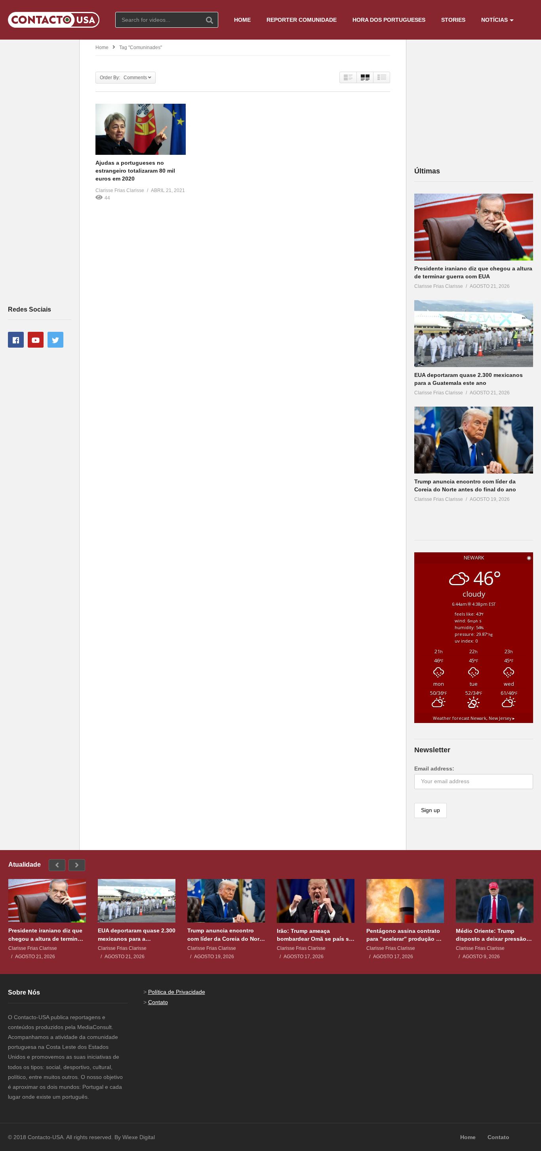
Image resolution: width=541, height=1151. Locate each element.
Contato (158, 1002)
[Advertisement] (39, 172)
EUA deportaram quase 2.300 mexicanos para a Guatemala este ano (136, 934)
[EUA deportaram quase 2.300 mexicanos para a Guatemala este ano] (473, 333)
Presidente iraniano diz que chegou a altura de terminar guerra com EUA (45, 934)
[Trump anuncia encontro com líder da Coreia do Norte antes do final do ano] (473, 440)
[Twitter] (55, 340)
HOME (242, 20)
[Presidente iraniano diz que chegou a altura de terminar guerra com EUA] (473, 227)
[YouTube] (36, 340)
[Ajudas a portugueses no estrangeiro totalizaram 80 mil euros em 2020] (140, 129)
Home (102, 47)
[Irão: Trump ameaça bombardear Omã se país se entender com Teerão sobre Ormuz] (315, 901)
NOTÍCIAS (494, 20)
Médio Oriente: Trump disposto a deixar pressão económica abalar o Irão (491, 935)
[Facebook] (16, 340)
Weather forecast (474, 718)
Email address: (434, 768)
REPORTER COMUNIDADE (302, 20)
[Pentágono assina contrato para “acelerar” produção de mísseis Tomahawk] (405, 901)
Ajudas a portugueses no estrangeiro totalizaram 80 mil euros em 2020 (135, 171)
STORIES (453, 20)
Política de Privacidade (176, 992)
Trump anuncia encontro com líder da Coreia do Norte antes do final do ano (226, 934)
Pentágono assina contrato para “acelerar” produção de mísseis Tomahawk (404, 935)
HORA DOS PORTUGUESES (388, 20)
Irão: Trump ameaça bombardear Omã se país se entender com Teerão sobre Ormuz (314, 935)
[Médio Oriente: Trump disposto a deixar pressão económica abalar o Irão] (494, 901)
